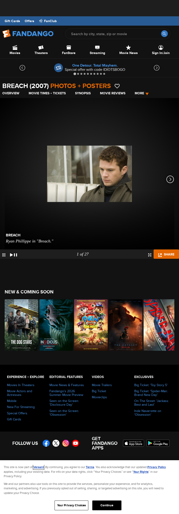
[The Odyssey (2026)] (123, 325)
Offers (29, 21)
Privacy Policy (156, 467)
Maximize (149, 254)
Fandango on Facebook (46, 443)
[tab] (74, 73)
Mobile (12, 400)
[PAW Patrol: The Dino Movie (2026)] (89, 325)
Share (168, 254)
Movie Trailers (102, 385)
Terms (90, 467)
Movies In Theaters (20, 385)
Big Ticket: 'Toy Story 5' (151, 385)
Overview (10, 93)
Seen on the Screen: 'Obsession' (64, 412)
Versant (38, 467)
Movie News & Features (66, 385)
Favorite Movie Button (117, 86)
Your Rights (140, 472)
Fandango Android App (158, 443)
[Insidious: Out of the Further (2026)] (54, 325)
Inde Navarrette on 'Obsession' (147, 412)
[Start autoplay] (13, 254)
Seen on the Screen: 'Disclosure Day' (64, 402)
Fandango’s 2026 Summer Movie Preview (66, 393)
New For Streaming (21, 407)
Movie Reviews (112, 93)
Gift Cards (12, 21)
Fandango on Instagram (65, 443)
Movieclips (99, 397)
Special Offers (17, 413)
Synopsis (83, 93)
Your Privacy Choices (71, 505)
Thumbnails (3, 254)
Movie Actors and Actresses (19, 393)
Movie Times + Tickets (47, 93)
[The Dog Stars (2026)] (19, 325)
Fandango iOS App (133, 443)
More (139, 93)
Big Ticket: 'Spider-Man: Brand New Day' (151, 393)
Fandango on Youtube (75, 443)
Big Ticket (99, 391)
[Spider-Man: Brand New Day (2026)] (158, 325)
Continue (106, 505)
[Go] (164, 33)
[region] (89, 487)
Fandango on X (55, 443)
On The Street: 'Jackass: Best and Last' (151, 402)
